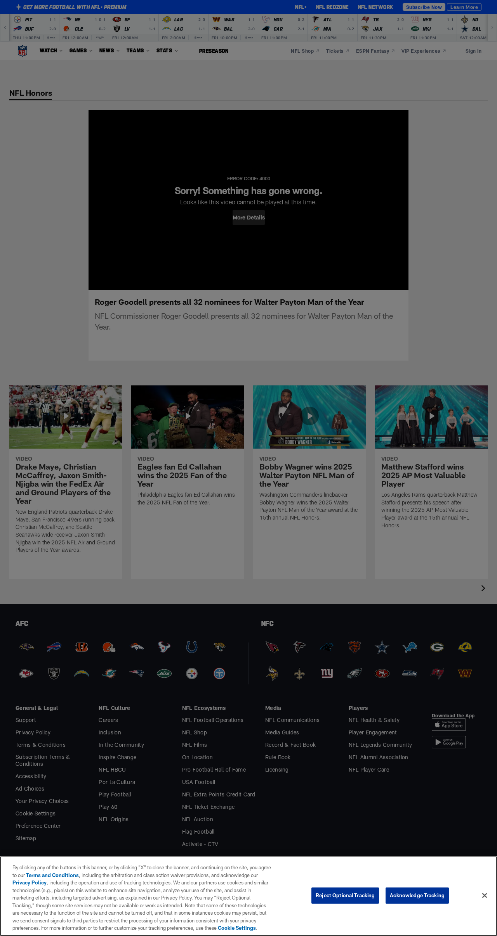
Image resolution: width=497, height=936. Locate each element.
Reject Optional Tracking (345, 895)
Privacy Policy (29, 882)
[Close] (484, 895)
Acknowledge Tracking (417, 895)
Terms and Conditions (52, 875)
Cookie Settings (237, 928)
